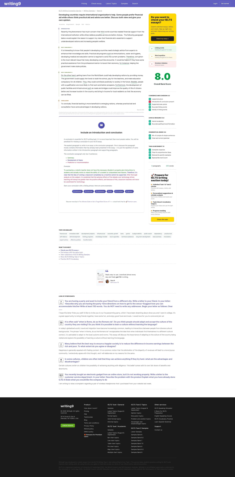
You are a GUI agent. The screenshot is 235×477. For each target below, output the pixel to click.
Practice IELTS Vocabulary (70, 259)
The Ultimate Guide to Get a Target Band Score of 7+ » (95, 201)
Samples (124, 4)
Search (135, 4)
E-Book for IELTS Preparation (160, 412)
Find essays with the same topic (72, 252)
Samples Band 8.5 (137, 449)
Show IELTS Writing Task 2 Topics (72, 257)
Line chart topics (113, 440)
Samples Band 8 (136, 446)
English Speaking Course (163, 416)
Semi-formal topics (114, 419)
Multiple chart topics (115, 452)
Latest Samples (136, 432)
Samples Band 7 (136, 440)
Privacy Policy (89, 426)
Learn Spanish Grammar (163, 422)
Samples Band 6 (136, 435)
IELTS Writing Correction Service (70, 11)
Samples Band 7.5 (137, 443)
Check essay (96, 4)
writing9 (12, 3)
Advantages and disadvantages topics (138, 423)
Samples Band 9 (136, 452)
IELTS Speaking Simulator (163, 408)
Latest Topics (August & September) (116, 412)
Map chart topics (114, 449)
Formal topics (112, 416)
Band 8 (99, 11)
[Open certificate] (101, 277)
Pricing (84, 4)
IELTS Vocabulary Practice (164, 419)
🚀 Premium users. (131, 201)
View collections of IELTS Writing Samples (75, 254)
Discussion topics (137, 416)
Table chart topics (114, 443)
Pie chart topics (113, 446)
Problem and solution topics (141, 419)
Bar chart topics (113, 438)
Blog (85, 420)
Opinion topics (136, 413)
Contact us (158, 430)
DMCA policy (88, 432)
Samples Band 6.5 (137, 438)
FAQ (85, 414)
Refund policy (89, 429)
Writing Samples (89, 11)
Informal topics (113, 422)
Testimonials (88, 417)
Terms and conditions (91, 423)
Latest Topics (111, 4)
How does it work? (90, 408)
